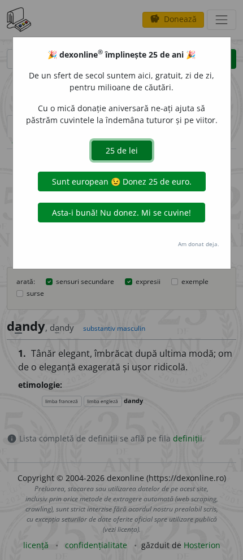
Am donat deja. (198, 244)
